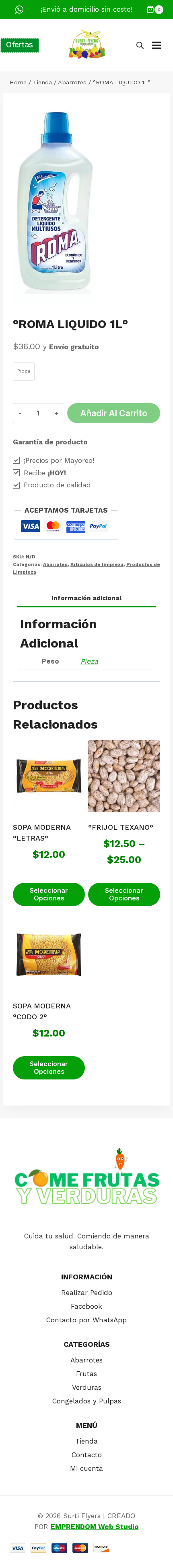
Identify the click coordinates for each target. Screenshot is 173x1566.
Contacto (87, 1455)
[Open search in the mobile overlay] (140, 45)
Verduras (86, 1387)
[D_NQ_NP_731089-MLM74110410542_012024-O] (55, 202)
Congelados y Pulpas (86, 1401)
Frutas (86, 1374)
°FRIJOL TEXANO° (120, 827)
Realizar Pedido (86, 1293)
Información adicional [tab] (86, 598)
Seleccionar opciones (49, 894)
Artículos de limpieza (97, 564)
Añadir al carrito (113, 413)
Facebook (86, 1306)
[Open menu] (160, 45)
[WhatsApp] (19, 9)
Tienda (86, 1441)
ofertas (19, 44)
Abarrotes (55, 564)
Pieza (89, 661)
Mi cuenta (86, 1468)
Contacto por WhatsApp (86, 1320)
